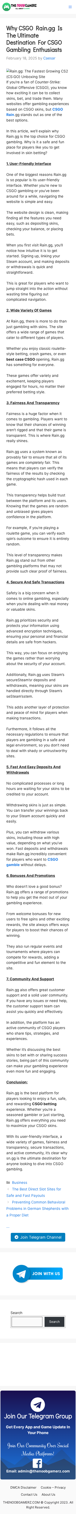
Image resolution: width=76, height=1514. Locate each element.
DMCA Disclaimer (23, 1487)
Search (16, 1313)
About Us (48, 1494)
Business (19, 1182)
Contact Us (29, 1494)
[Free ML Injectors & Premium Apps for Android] (19, 7)
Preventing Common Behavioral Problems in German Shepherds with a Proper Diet (37, 1208)
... (8, 1226)
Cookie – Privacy (53, 1487)
